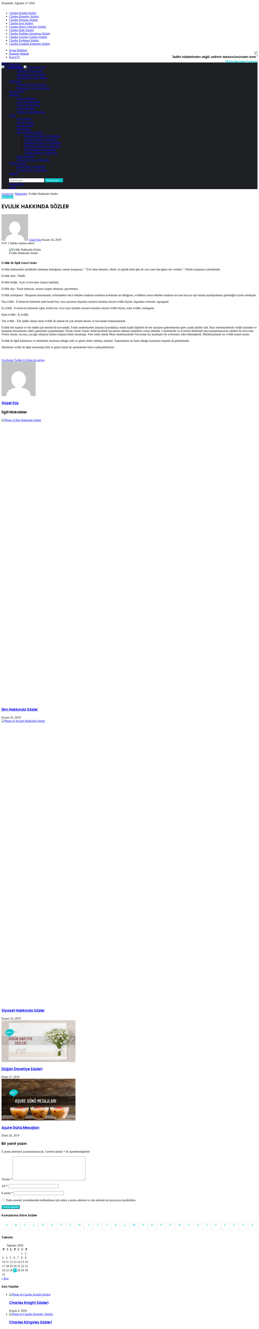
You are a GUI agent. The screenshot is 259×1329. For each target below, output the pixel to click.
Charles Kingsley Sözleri (24, 16)
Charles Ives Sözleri (21, 23)
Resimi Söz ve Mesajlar (31, 166)
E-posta (7, 1193)
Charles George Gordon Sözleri (28, 37)
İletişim (13, 173)
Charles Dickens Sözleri (23, 19)
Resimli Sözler (18, 163)
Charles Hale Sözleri (21, 30)
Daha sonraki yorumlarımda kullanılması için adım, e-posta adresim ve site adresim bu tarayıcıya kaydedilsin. (71, 1200)
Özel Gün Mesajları (28, 105)
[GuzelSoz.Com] (23, 67)
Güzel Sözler (17, 91)
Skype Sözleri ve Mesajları (40, 149)
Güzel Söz (35, 239)
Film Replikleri (26, 156)
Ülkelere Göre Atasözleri (31, 84)
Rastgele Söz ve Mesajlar (32, 170)
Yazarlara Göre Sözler (30, 71)
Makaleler (21, 193)
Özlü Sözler (16, 67)
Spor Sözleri (24, 118)
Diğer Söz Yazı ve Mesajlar (33, 159)
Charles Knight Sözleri (22, 13)
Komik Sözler (25, 125)
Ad (5, 1186)
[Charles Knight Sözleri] (29, 1294)
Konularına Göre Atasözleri (33, 88)
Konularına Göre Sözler (31, 74)
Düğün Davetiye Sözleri (22, 1069)
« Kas (5, 1278)
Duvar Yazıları (25, 122)
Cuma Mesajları (26, 98)
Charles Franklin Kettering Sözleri (29, 43)
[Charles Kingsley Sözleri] (31, 1314)
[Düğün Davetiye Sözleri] (38, 1061)
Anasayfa (14, 64)
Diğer (12, 115)
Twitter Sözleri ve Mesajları (40, 139)
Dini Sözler (23, 129)
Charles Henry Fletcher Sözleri (27, 26)
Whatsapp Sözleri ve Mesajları (42, 146)
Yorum (7, 1179)
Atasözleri (15, 81)
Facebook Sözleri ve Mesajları (42, 135)
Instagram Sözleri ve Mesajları (42, 142)
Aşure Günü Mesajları (20, 1127)
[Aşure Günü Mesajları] (38, 1119)
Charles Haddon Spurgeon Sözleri (29, 33)
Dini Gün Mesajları (28, 101)
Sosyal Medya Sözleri (30, 132)
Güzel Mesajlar (26, 108)
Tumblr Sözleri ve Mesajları (40, 153)
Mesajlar (14, 94)
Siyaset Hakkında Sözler (23, 1010)
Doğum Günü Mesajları (31, 112)
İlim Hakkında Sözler (20, 709)
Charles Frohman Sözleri (24, 40)
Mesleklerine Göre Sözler (32, 77)
